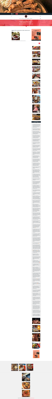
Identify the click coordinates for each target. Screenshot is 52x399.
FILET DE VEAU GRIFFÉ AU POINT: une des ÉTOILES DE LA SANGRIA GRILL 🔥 (36, 243)
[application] (36, 35)
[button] (36, 35)
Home (20, 18)
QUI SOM (22, 18)
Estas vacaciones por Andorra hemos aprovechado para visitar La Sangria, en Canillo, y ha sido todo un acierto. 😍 (36, 129)
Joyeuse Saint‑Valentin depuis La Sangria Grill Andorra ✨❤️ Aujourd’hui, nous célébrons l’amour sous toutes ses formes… (36, 283)
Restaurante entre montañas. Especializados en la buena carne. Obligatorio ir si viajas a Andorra (36, 254)
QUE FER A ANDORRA (27, 18)
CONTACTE (31, 18)
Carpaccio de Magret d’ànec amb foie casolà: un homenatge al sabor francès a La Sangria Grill (36, 190)
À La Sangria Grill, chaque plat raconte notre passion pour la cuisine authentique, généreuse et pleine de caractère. (36, 265)
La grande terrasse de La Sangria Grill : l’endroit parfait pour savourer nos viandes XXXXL (36, 143)
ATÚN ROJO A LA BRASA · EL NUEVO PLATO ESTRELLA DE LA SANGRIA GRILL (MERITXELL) (36, 167)
